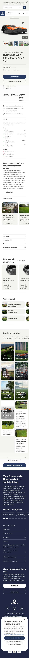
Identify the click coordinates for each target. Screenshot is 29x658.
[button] (23, 23)
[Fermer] (24, 619)
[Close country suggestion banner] (26, 2)
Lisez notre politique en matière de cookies (14, 634)
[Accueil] (2, 13)
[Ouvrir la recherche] (19, 13)
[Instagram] (14, 608)
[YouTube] (21, 608)
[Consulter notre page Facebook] (7, 608)
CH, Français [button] (8, 14)
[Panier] (23, 13)
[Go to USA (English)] (24, 7)
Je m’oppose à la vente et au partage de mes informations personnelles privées (14, 643)
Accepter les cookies (14, 638)
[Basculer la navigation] (27, 13)
